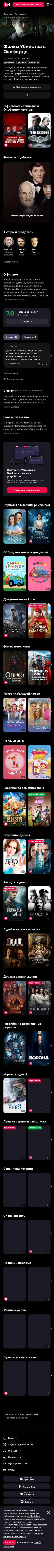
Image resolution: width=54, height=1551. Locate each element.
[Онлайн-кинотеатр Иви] (7, 5)
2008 (10, 58)
